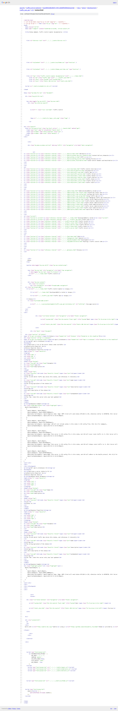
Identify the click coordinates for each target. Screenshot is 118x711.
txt (111, 708)
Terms (18, 708)
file (52, 14)
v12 (32, 10)
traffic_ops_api (25, 10)
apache (22, 8)
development (91, 8)
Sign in (114, 2)
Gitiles (9, 708)
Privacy (14, 708)
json (115, 708)
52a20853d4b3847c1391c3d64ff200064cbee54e (58, 8)
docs (79, 8)
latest (84, 8)
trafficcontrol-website (33, 8)
